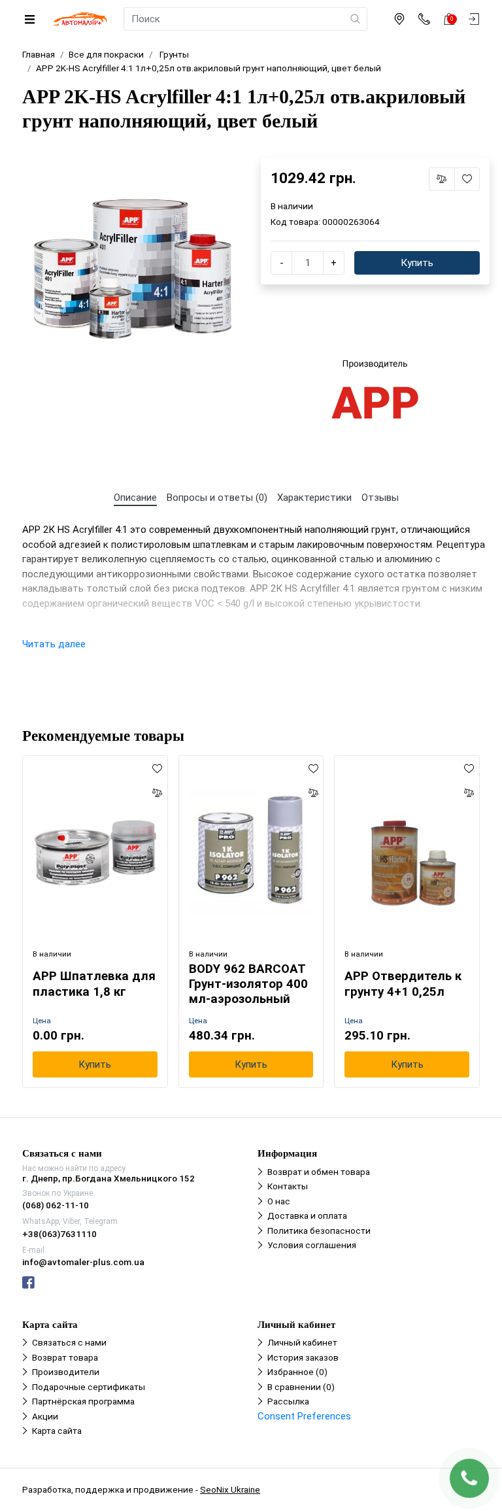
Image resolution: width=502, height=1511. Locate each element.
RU (284, 744)
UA (219, 744)
